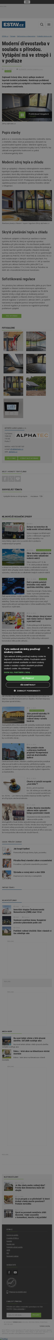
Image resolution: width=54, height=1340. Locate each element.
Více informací (24, 668)
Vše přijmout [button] (28, 678)
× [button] (48, 648)
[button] (27, 672)
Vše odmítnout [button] (28, 685)
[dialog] (27, 670)
